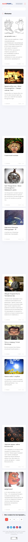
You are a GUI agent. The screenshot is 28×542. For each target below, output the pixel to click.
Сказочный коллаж (11, 155)
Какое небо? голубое (12, 376)
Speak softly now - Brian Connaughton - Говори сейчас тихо (12, 88)
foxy (7, 4)
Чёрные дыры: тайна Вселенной (12, 445)
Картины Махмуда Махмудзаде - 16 (11, 228)
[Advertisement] (14, 120)
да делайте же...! (10, 36)
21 (21, 519)
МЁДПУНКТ (8, 489)
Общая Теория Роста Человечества (12, 295)
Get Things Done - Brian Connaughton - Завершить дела (12, 188)
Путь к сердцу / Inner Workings (12, 343)
